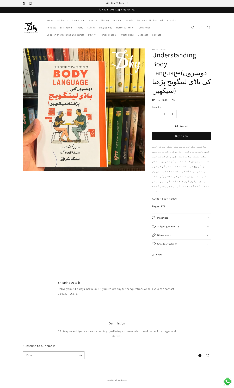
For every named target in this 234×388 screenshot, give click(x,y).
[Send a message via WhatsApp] (227, 381)
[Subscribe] (80, 355)
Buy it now (181, 136)
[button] (193, 27)
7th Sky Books (120, 380)
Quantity (156, 107)
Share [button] (159, 254)
